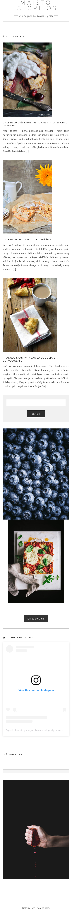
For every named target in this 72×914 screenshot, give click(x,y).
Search (36, 414)
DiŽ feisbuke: (13, 754)
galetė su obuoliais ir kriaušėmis (27, 239)
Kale (24, 907)
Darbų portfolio (36, 618)
